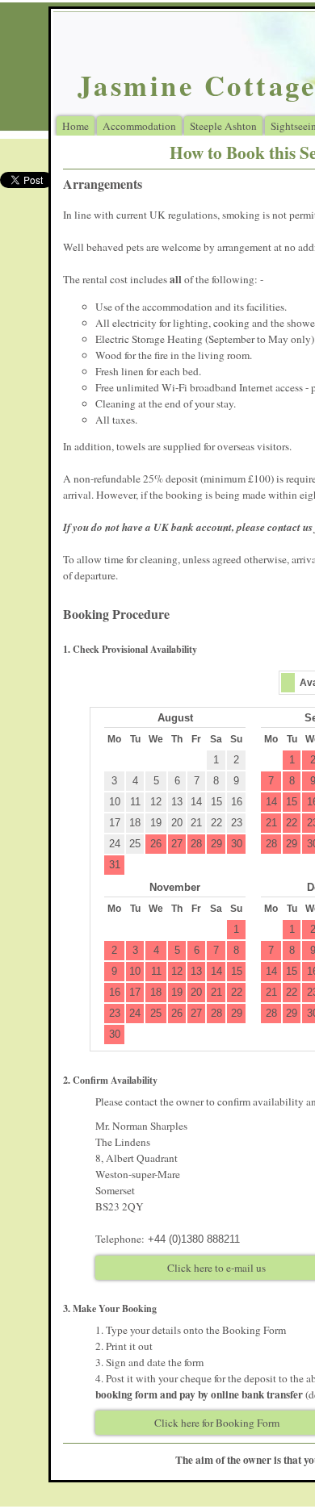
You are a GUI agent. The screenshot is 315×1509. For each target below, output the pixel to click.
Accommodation (139, 126)
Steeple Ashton (223, 126)
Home (75, 126)
